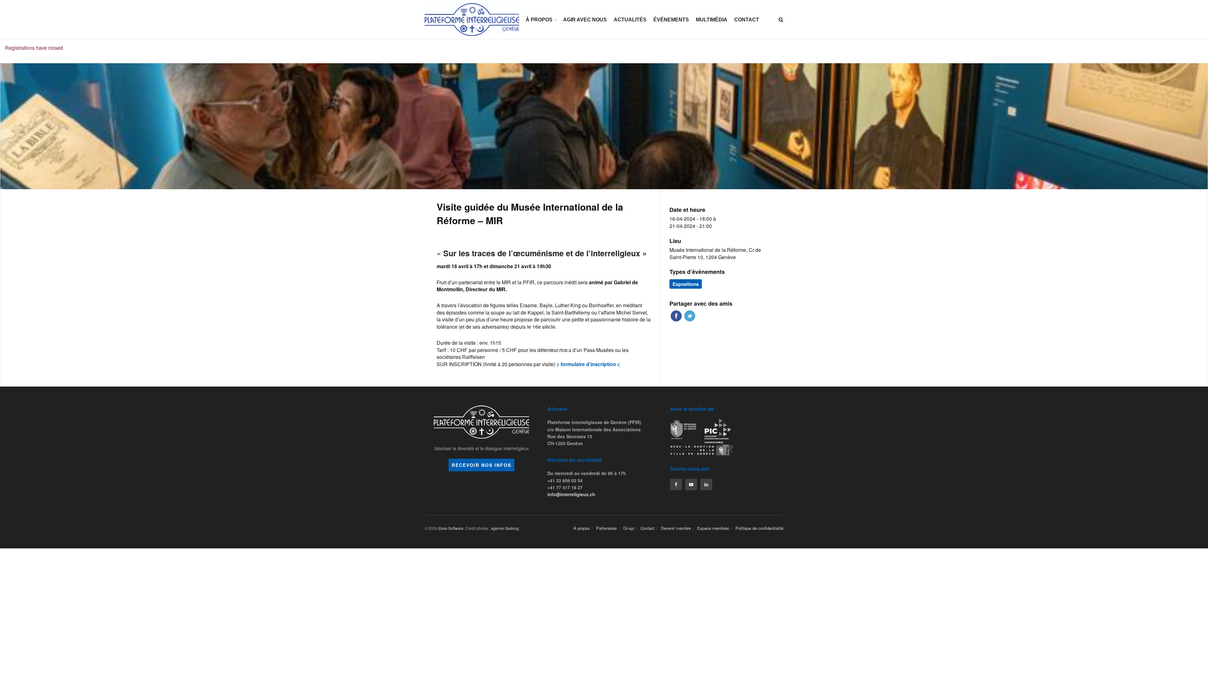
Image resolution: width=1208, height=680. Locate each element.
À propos (539, 19)
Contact (746, 19)
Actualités (630, 19)
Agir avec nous (585, 19)
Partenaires (606, 528)
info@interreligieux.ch (571, 494)
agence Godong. (505, 528)
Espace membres (713, 528)
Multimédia (711, 19)
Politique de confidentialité (759, 528)
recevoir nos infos (481, 465)
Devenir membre (676, 528)
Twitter (689, 315)
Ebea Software (450, 528)
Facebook (676, 315)
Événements (671, 19)
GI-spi (628, 528)
